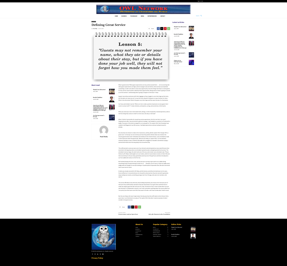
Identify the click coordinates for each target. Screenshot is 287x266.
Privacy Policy (97, 258)
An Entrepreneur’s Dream (98, 116)
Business (94, 21)
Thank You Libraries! (99, 89)
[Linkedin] (98, 254)
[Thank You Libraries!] (112, 91)
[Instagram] (95, 254)
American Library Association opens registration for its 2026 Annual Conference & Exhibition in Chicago (100, 108)
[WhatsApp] (168, 28)
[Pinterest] (165, 28)
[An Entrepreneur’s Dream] (112, 117)
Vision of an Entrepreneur (178, 61)
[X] (161, 28)
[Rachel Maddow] (112, 99)
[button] (199, 16)
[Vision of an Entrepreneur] (191, 62)
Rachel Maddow (97, 97)
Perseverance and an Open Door (128, 214)
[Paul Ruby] (103, 130)
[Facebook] (158, 28)
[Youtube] (103, 254)
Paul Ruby (95, 28)
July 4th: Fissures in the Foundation (159, 214)
